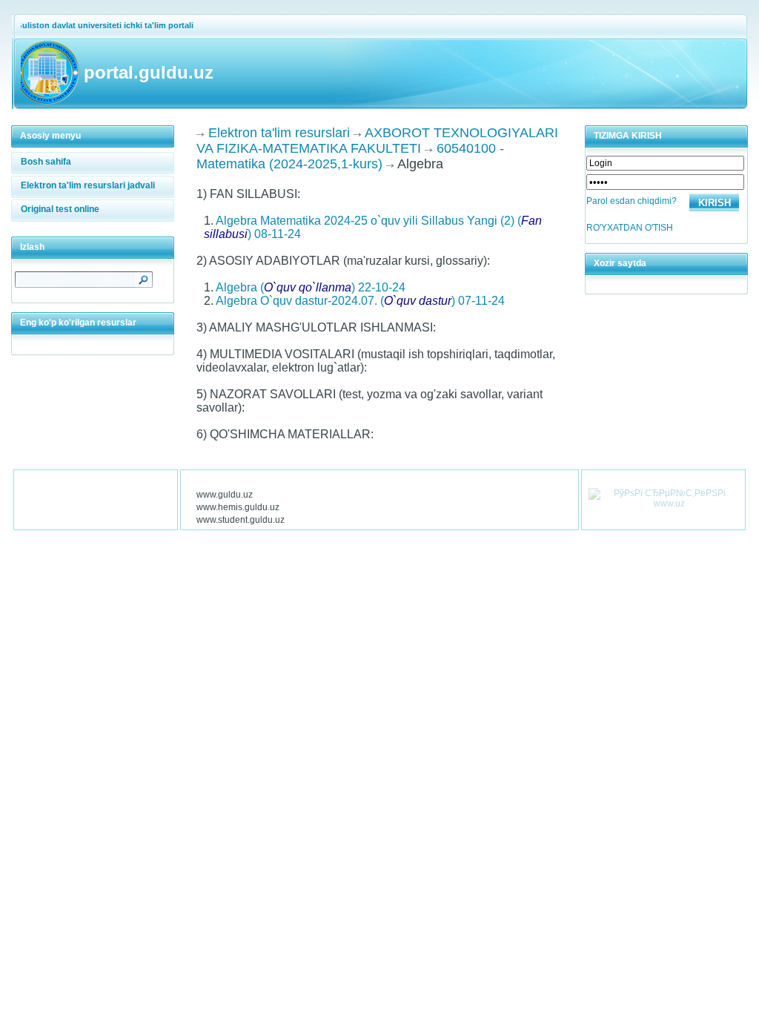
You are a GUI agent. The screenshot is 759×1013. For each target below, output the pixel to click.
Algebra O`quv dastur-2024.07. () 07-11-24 (360, 300)
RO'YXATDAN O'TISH (629, 227)
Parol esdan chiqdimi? (631, 201)
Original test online (60, 209)
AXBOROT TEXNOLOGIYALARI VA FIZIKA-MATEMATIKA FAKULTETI (377, 140)
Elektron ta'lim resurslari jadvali (88, 185)
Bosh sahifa (46, 161)
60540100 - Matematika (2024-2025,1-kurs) (350, 156)
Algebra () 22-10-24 (310, 287)
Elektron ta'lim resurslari (279, 132)
